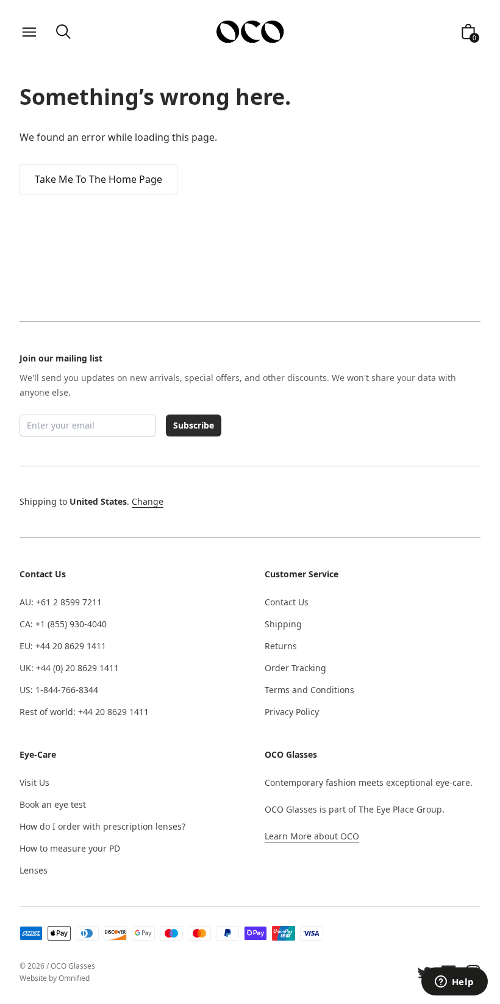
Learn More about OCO (312, 836)
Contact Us (287, 602)
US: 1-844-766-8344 (59, 690)
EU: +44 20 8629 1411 (63, 646)
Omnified (74, 978)
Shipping (283, 624)
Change (147, 501)
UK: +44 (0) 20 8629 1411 (69, 668)
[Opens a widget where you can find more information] (454, 982)
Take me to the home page (98, 179)
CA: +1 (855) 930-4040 (63, 624)
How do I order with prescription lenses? (102, 826)
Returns (281, 646)
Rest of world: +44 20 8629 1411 (84, 711)
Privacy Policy (292, 711)
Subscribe (193, 425)
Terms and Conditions (309, 690)
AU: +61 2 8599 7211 (61, 602)
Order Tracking (295, 668)
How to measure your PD (70, 848)
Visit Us (34, 782)
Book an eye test (53, 804)
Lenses (34, 870)
